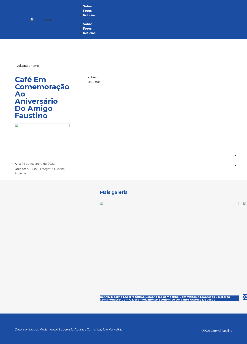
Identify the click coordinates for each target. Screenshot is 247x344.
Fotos (87, 10)
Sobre (87, 6)
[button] (154, 19)
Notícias (89, 15)
